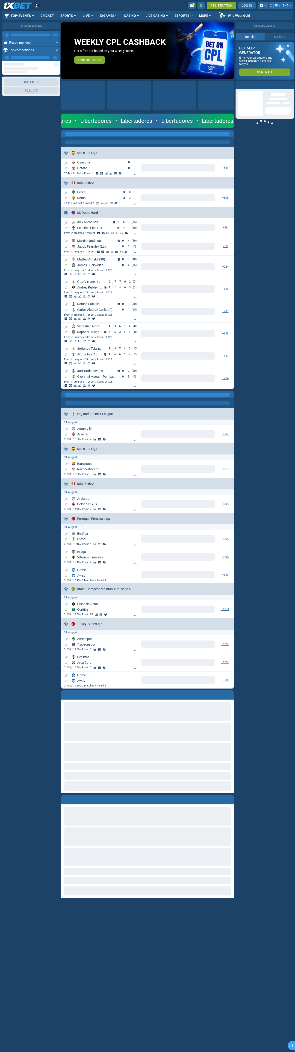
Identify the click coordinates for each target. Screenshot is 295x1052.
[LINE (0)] (66, 394)
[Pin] (66, 163)
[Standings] (115, 173)
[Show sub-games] (135, 174)
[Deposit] (201, 5)
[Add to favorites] (66, 168)
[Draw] (117, 233)
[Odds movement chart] (111, 173)
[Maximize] (56, 35)
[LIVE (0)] (66, 133)
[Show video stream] (97, 173)
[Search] (230, 134)
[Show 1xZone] (101, 173)
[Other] (181, 134)
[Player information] (126, 233)
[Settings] (263, 5)
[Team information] (120, 173)
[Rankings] (122, 233)
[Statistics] (106, 173)
